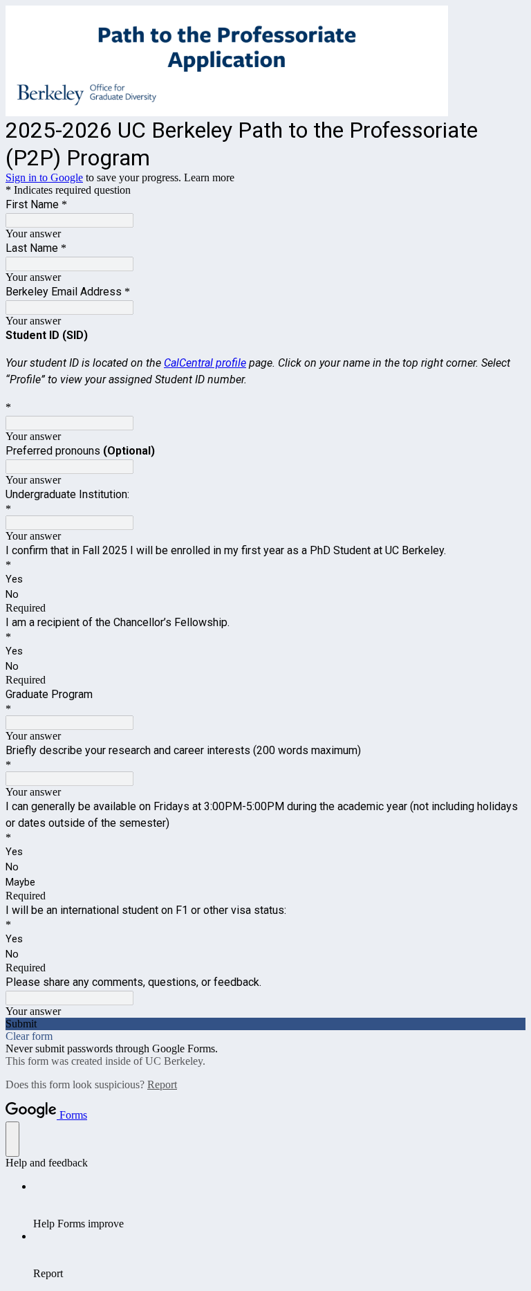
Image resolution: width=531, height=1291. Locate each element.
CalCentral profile (205, 362)
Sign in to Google (44, 177)
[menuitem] (279, 1205)
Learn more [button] (209, 177)
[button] (265, 1024)
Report (162, 1084)
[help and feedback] (12, 1139)
